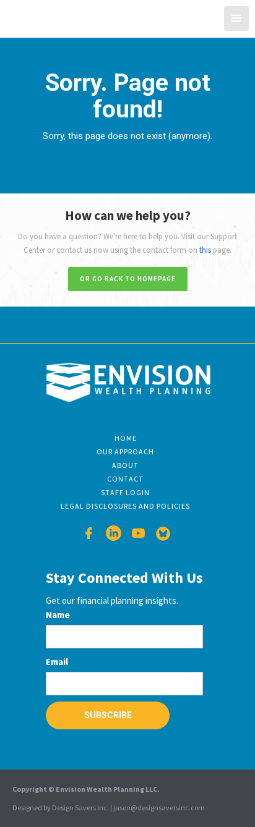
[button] (236, 18)
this (205, 250)
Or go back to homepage (128, 278)
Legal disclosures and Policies (125, 506)
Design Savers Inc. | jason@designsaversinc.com (128, 807)
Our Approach (125, 451)
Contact (125, 478)
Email (57, 662)
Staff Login (125, 492)
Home (126, 438)
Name (58, 615)
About (125, 465)
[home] (49, 17)
